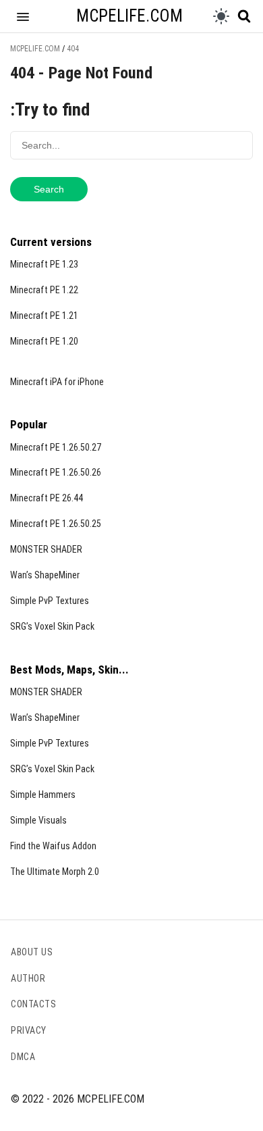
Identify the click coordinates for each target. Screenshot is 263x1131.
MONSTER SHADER (46, 549)
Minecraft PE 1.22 (44, 289)
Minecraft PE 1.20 (44, 341)
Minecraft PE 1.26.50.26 (55, 472)
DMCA (23, 1056)
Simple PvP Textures (49, 600)
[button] (23, 16)
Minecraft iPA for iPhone (57, 381)
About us (32, 952)
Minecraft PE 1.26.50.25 (55, 523)
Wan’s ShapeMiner (45, 575)
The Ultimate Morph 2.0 (54, 871)
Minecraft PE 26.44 (46, 498)
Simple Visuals (38, 820)
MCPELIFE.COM (129, 16)
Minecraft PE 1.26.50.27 (55, 447)
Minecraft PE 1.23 (44, 264)
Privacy (29, 1030)
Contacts (33, 1004)
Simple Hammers (43, 794)
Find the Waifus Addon (53, 845)
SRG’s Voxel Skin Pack (52, 626)
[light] (221, 16)
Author (28, 978)
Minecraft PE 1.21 (44, 315)
